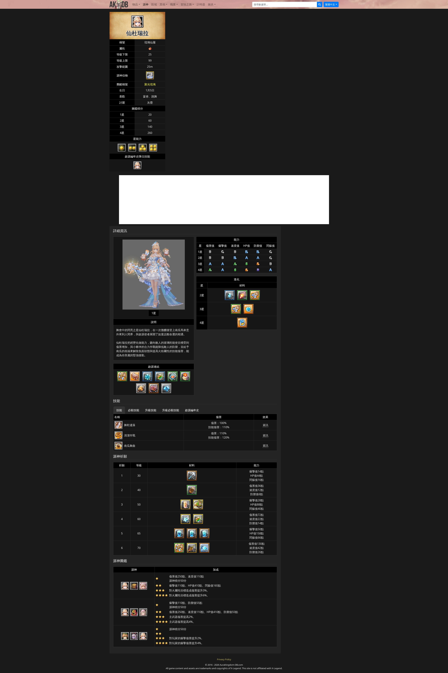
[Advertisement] (224, 199)
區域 (154, 4)
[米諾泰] (134, 586)
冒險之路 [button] (186, 4)
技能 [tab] (119, 410)
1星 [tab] (154, 313)
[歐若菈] (143, 612)
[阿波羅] (134, 612)
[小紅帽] (143, 586)
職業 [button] (173, 4)
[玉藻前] (134, 636)
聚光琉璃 (150, 84)
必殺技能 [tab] (133, 410)
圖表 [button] (211, 4)
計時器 (201, 4)
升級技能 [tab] (150, 410)
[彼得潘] (125, 636)
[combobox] (284, 4)
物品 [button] (135, 4)
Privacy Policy (224, 659)
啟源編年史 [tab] (192, 410)
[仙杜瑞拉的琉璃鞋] (150, 75)
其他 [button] (162, 4)
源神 (145, 4)
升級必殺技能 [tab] (170, 410)
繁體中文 (330, 4)
